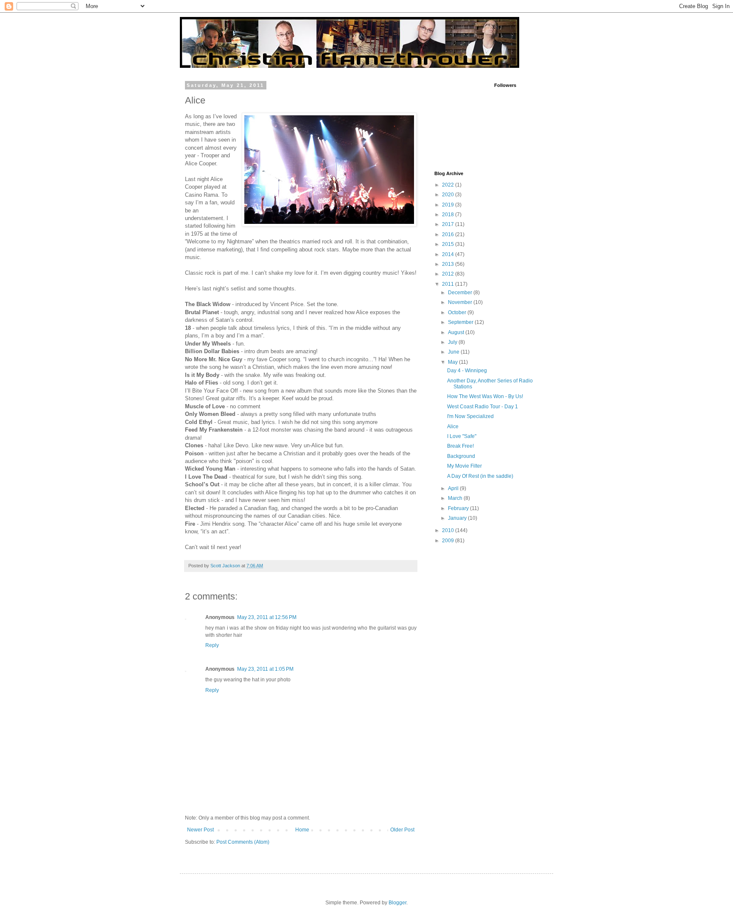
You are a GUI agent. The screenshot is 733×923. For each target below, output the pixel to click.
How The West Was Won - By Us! (485, 396)
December (460, 293)
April (454, 488)
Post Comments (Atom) (242, 842)
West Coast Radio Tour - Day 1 (482, 407)
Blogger (397, 903)
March (456, 498)
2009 (448, 541)
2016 (448, 234)
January (458, 518)
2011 (448, 284)
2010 (448, 530)
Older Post (402, 830)
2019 (448, 205)
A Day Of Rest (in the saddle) (480, 476)
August (456, 332)
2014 (448, 254)
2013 (448, 264)
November (460, 302)
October (457, 312)
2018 (448, 215)
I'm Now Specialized (470, 416)
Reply (212, 645)
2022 (448, 185)
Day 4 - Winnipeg (467, 371)
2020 (448, 195)
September (461, 322)
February (459, 508)
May (453, 362)
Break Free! (460, 446)
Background (461, 456)
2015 (448, 244)
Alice (453, 426)
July (453, 342)
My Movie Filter (464, 466)
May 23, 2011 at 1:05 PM (265, 669)
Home (302, 830)
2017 (448, 224)
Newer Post (200, 830)
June (454, 352)
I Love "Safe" (461, 436)
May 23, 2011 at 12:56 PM (267, 617)
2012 (448, 274)
